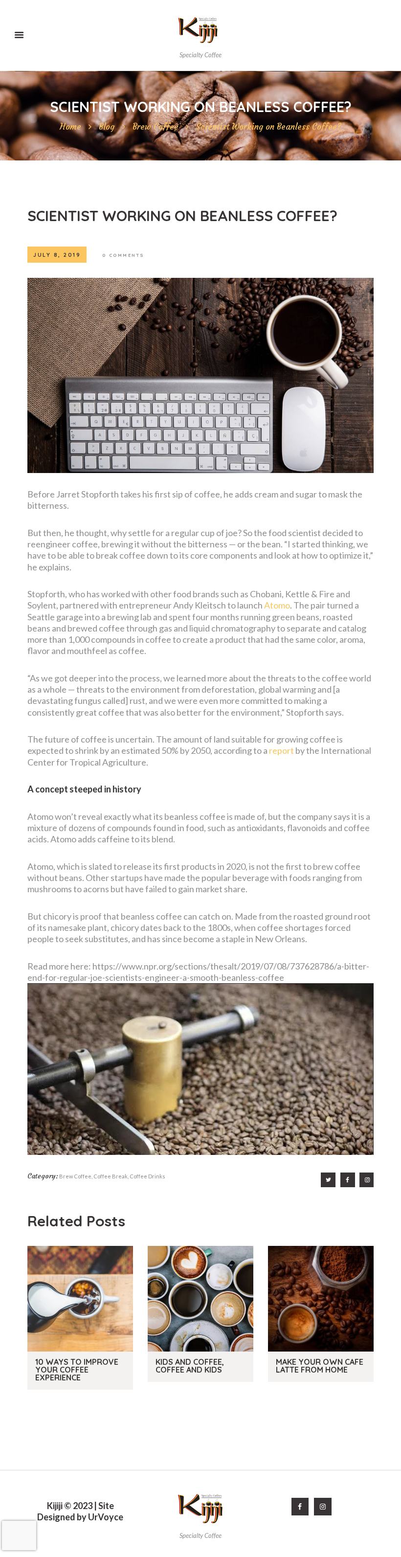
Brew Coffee (155, 127)
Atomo (277, 605)
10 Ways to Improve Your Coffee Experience (76, 1369)
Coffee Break (110, 1176)
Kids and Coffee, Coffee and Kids (190, 1366)
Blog (106, 127)
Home (70, 127)
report (281, 750)
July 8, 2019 (57, 254)
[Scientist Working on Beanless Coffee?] (200, 375)
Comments (123, 255)
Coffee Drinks (147, 1176)
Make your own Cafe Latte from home (319, 1366)
